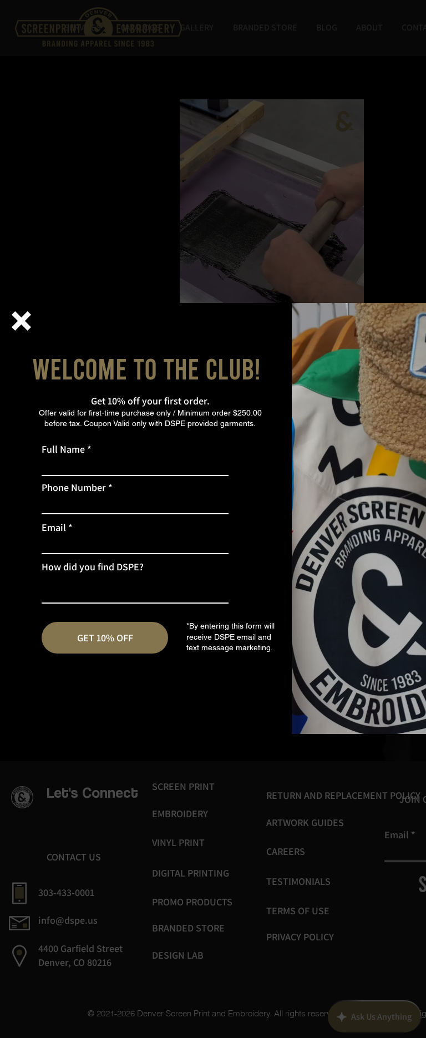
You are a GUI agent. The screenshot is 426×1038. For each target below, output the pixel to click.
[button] (21, 321)
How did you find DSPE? (93, 567)
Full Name (63, 449)
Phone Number (74, 488)
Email (54, 528)
